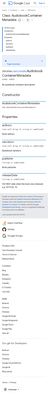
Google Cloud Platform (11, 363)
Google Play (7, 329)
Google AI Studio (9, 316)
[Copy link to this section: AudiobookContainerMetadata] (42, 103)
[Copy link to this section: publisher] (16, 158)
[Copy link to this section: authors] (14, 125)
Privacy (13, 382)
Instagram (6, 279)
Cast (27, 3)
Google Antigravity (10, 320)
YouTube (6, 292)
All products (7, 371)
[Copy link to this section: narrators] (16, 142)
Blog (4, 270)
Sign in (42, 3)
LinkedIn (5, 283)
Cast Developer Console (12, 250)
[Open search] (35, 3)
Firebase (5, 312)
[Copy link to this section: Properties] (20, 117)
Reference (31, 10)
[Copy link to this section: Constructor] (22, 95)
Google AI (6, 367)
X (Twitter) (6, 287)
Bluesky (5, 275)
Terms (5, 382)
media (22, 71)
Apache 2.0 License (9, 204)
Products (13, 10)
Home (4, 10)
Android (5, 303)
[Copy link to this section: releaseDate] (20, 175)
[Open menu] (4, 3)
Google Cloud (7, 325)
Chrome (5, 308)
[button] (24, 61)
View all (5, 333)
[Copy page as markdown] (28, 20)
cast (15, 71)
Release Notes (8, 259)
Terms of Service (9, 254)
